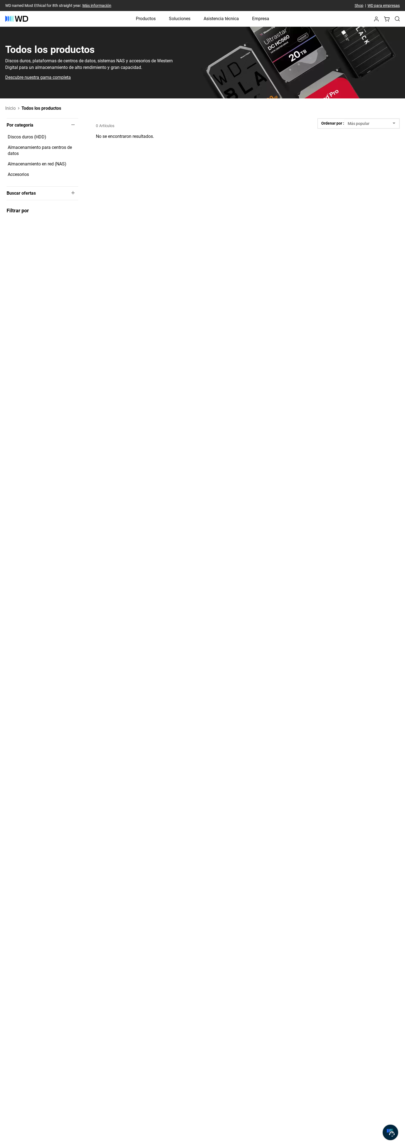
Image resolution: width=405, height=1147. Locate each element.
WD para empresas (384, 5)
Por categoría (20, 125)
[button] (376, 21)
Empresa (260, 18)
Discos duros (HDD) (27, 137)
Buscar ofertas (21, 193)
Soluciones (179, 18)
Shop (359, 5)
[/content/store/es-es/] (16, 18)
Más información (96, 5)
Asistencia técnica (221, 18)
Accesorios (18, 174)
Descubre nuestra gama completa (38, 77)
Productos (146, 18)
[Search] (397, 18)
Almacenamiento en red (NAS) (37, 164)
